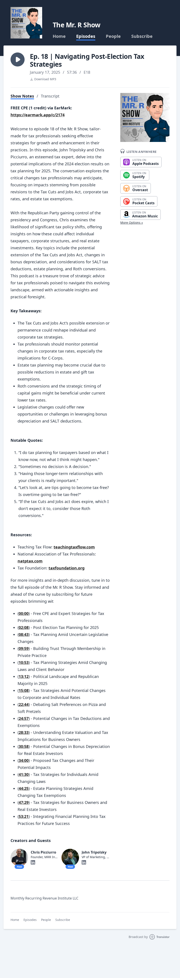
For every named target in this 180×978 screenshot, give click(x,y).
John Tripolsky (94, 852)
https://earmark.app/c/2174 (38, 114)
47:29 (24, 802)
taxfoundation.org (67, 568)
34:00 (24, 760)
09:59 (24, 648)
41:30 (24, 774)
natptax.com (30, 561)
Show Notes (22, 96)
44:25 (24, 788)
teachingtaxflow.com (74, 547)
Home (59, 36)
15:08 (24, 690)
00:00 (24, 613)
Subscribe (142, 36)
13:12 (24, 676)
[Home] (26, 22)
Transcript (50, 96)
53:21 (24, 816)
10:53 (24, 662)
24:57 (24, 718)
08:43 (24, 634)
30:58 (24, 746)
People (113, 36)
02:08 (24, 627)
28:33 (24, 732)
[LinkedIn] (33, 862)
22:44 (24, 704)
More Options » (131, 222)
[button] (18, 59)
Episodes (85, 36)
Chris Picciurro (43, 852)
